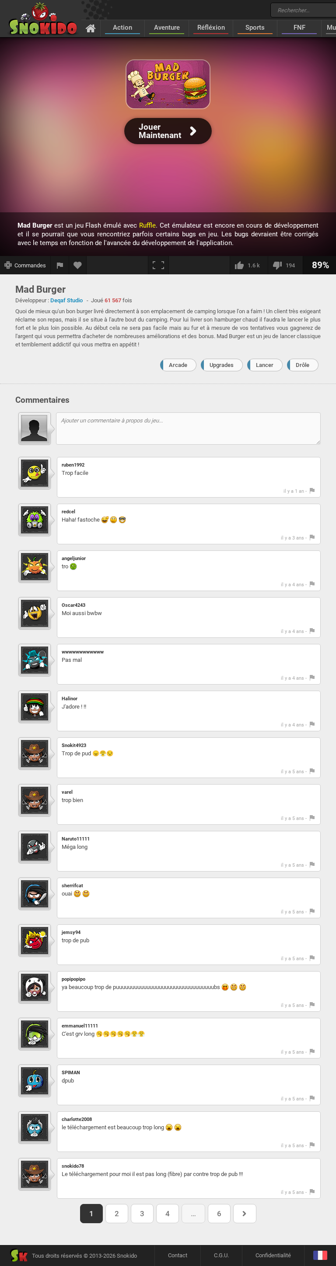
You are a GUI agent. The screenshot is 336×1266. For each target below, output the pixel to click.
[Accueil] (91, 28)
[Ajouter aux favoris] (78, 265)
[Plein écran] (158, 265)
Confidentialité (273, 1255)
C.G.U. (221, 1255)
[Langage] (320, 1255)
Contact (177, 1255)
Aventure (167, 27)
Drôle (302, 365)
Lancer (264, 365)
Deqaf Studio (66, 300)
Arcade (178, 365)
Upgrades (222, 365)
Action (122, 27)
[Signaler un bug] (60, 265)
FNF (299, 27)
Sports (255, 27)
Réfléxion (211, 27)
